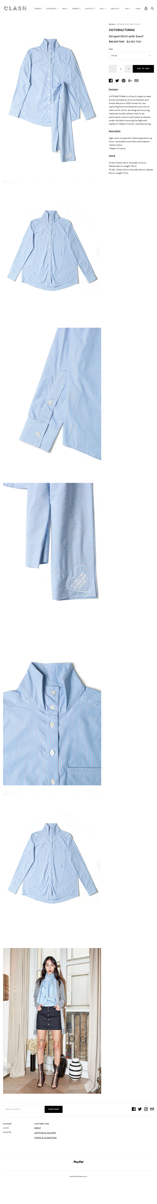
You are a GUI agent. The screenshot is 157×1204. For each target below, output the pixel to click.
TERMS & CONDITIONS (45, 1137)
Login (138, 9)
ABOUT (37, 1128)
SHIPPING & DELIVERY (45, 1132)
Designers (51, 9)
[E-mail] (152, 1109)
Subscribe (53, 1109)
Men (64, 9)
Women (75, 9)
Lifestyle (89, 9)
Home (112, 24)
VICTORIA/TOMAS (122, 30)
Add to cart (143, 69)
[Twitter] (140, 1109)
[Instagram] (146, 1109)
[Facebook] (134, 1109)
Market (38, 9)
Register (7, 1132)
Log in (6, 1128)
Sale (102, 9)
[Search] (152, 9)
